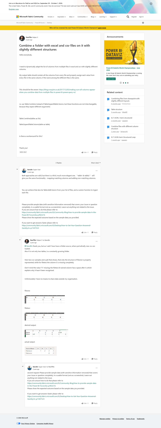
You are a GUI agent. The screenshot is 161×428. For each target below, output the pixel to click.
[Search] (128, 16)
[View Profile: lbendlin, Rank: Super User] (24, 171)
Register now (14, 9)
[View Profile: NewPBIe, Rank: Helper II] (22, 38)
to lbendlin (46, 240)
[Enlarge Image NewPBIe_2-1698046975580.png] (44, 317)
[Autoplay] (120, 83)
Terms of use (130, 419)
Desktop (49, 23)
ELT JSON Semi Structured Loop (123, 137)
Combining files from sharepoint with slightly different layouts (125, 99)
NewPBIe (29, 37)
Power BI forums (40, 23)
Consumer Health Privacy (45, 423)
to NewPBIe (50, 367)
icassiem (125, 121)
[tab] (123, 83)
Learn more (102, 28)
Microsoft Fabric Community (24, 23)
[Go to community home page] (29, 17)
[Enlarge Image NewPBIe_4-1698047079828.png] (41, 351)
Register (134, 17)
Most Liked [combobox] (96, 163)
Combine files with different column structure (124, 127)
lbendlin (30, 170)
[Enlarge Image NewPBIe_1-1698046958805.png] (45, 299)
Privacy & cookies (118, 419)
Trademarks (140, 419)
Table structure (116, 109)
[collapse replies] (17, 169)
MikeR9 (124, 112)
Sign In (141, 17)
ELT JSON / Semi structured (121, 118)
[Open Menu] (143, 22)
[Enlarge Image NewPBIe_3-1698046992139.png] (46, 333)
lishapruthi (124, 131)
